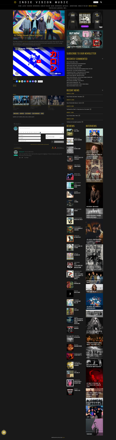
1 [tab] (67, 47)
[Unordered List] (29, 132)
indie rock (16, 113)
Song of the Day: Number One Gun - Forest (74, 85)
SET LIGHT (96, 2)
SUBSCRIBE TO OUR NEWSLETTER (81, 53)
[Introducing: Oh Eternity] (38, 100)
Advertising (73, 6)
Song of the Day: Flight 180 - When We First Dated (75, 75)
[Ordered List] (27, 132)
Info (65, 8)
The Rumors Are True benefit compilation (74, 79)
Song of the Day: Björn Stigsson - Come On (74, 103)
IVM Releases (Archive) (56, 8)
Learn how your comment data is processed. (39, 144)
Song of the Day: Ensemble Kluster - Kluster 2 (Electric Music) (77, 84)
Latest (24, 6)
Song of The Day (83, 6)
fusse (64, 437)
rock (42, 113)
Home (20, 6)
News (52, 6)
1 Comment (34, 37)
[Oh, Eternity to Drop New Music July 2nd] (21, 100)
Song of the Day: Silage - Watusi (72, 62)
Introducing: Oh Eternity (35, 105)
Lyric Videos (28, 37)
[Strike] (25, 132)
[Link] (35, 132)
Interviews (36, 6)
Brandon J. (23, 37)
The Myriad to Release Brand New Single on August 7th (76, 73)
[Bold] (20, 132)
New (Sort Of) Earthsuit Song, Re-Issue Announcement (76, 63)
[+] (38, 132)
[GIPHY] (40, 132)
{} (36, 132)
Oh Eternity (28, 113)
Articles (65, 6)
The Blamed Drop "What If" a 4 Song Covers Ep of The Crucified (78, 72)
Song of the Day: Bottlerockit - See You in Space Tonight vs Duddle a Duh (79, 77)
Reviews (29, 6)
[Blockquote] (31, 132)
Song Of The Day (45, 6)
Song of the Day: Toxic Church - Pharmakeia (74, 65)
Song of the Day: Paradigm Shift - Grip (73, 82)
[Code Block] (33, 132)
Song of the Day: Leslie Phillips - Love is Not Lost (75, 80)
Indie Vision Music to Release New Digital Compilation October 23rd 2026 (79, 68)
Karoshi (22, 113)
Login (62, 123)
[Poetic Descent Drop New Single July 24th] (56, 100)
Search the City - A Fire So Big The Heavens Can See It (76, 70)
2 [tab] (69, 47)
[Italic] (22, 132)
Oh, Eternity (25, 41)
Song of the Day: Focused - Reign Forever (74, 67)
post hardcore (35, 113)
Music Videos (93, 6)
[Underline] (24, 132)
